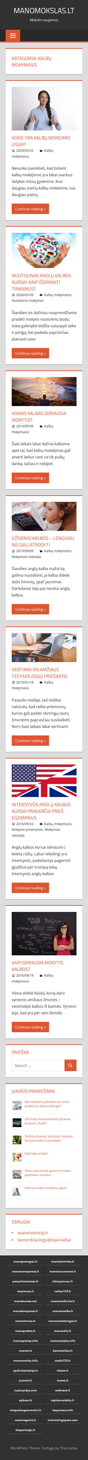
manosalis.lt (62, 1331)
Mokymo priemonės (27, 829)
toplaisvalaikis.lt (62, 1400)
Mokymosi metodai (26, 556)
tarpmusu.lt (25, 1291)
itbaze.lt (62, 1370)
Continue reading (29, 208)
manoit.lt (25, 1351)
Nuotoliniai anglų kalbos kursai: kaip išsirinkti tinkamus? (41, 282)
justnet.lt (25, 1380)
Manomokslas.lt (44, 10)
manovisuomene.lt (63, 1271)
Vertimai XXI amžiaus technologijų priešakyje (40, 673)
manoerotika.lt (62, 1311)
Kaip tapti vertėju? (36, 1153)
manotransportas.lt (25, 1271)
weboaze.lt (62, 1390)
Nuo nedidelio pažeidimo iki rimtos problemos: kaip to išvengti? (47, 1104)
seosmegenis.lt (25, 1420)
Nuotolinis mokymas (28, 300)
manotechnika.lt (62, 1261)
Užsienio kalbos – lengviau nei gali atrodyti (43, 541)
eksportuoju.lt (25, 1430)
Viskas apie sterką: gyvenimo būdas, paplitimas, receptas (48, 1173)
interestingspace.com (63, 1420)
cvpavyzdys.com (25, 1390)
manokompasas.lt (25, 1311)
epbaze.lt (25, 1400)
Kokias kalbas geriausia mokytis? (39, 417)
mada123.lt (62, 1361)
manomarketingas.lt (62, 1321)
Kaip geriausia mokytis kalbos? (37, 966)
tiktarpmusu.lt (62, 1281)
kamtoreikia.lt (63, 1351)
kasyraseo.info (63, 1410)
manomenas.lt (25, 1321)
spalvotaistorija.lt (32, 1232)
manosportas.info (25, 1341)
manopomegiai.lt (25, 1261)
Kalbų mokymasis (58, 295)
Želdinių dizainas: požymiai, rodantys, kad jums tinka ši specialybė (49, 1138)
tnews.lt (62, 1380)
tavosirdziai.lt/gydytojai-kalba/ (44, 1239)
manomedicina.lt (63, 1301)
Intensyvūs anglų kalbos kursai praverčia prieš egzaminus (41, 811)
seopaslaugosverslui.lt (25, 1410)
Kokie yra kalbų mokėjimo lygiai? (41, 141)
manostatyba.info (62, 1341)
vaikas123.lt (62, 1291)
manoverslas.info (25, 1361)
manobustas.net (25, 1301)
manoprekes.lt (25, 1331)
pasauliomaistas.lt (25, 1281)
